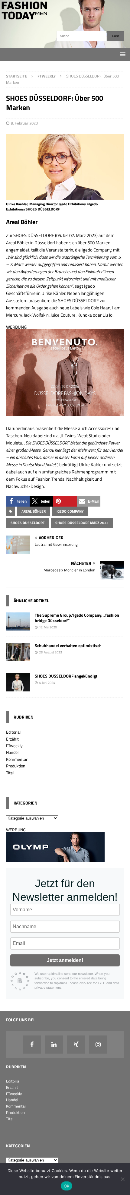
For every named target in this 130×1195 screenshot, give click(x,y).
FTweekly (14, 745)
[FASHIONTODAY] (65, 44)
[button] (18, 501)
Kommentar (17, 759)
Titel (10, 773)
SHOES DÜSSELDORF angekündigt (66, 676)
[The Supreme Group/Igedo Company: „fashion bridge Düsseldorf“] (18, 627)
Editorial (13, 732)
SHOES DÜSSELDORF (27, 523)
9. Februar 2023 (24, 123)
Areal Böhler (33, 511)
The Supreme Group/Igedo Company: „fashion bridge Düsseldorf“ (77, 618)
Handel (12, 752)
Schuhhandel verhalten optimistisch (68, 645)
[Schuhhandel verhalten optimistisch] (18, 657)
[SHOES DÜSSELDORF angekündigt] (18, 688)
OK (67, 1186)
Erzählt (12, 739)
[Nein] (122, 1179)
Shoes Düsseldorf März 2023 (82, 523)
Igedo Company (70, 511)
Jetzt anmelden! (65, 960)
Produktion (15, 766)
